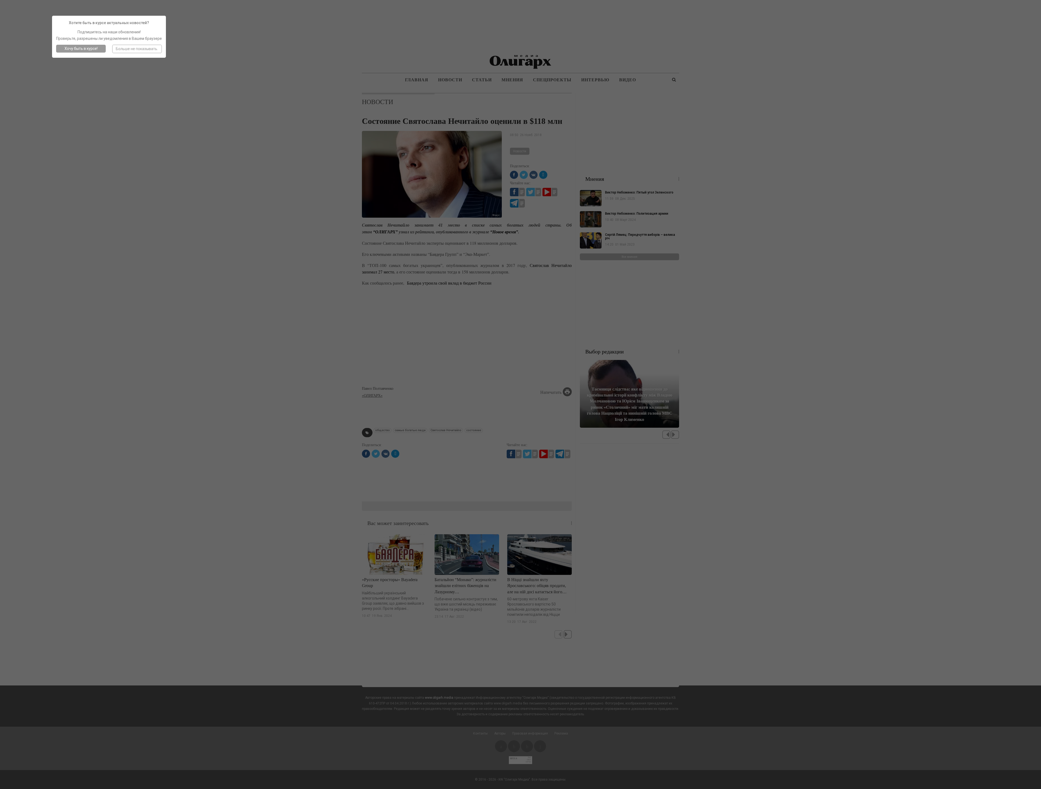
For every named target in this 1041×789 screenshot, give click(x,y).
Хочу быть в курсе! (81, 48)
